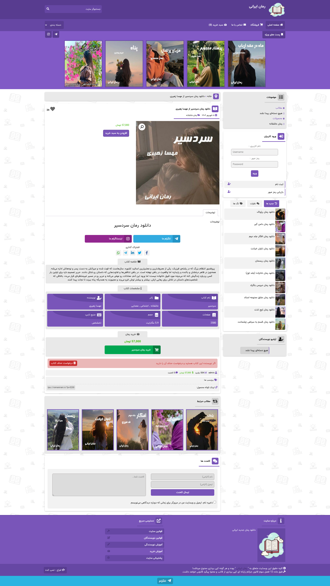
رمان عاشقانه (191, 115)
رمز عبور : (254, 158)
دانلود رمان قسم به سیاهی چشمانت (256, 322)
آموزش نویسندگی (153, 544)
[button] (141, 126)
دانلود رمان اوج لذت (264, 310)
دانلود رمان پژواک (265, 212)
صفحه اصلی (273, 25)
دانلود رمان (140, 225)
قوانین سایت (155, 531)
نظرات (253, 203)
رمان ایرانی (241, 568)
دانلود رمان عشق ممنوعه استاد (259, 297)
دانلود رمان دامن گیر (264, 224)
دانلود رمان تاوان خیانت (262, 248)
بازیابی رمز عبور (275, 192)
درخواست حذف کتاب (62, 363)
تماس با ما (237, 25)
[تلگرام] (56, 34)
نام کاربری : (254, 146)
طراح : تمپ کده (53, 570)
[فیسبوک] (147, 253)
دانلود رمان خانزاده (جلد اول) (260, 273)
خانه (209, 96)
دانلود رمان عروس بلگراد (262, 285)
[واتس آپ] (118, 253)
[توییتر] (139, 253)
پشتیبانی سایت (154, 558)
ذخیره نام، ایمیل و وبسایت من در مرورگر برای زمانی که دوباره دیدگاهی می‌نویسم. (171, 502)
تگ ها (236, 203)
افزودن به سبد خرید (116, 133)
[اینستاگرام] (48, 34)
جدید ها (270, 203)
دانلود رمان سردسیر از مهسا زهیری (193, 109)
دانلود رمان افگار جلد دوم (261, 236)
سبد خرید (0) (216, 25)
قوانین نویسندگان (153, 538)
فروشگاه (255, 25)
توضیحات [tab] (210, 212)
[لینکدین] (132, 253)
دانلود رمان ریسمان (264, 261)
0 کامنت (171, 372)
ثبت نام (279, 184)
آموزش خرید (156, 551)
